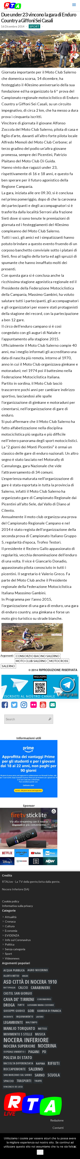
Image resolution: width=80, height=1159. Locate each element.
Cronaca (10, 921)
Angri (25, 975)
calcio (23, 987)
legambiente (13, 1022)
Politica (9, 944)
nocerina (47, 1045)
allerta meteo (11, 975)
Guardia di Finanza (49, 1011)
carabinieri (40, 987)
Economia (11, 930)
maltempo (31, 1022)
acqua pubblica (14, 970)
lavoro (39, 1016)
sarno (40, 1075)
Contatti (58, 1127)
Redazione (57, 1120)
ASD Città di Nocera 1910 (30, 981)
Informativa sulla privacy (17, 906)
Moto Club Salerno (31, 661)
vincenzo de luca (13, 1086)
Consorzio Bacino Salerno (37, 656)
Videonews (12, 958)
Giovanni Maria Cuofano (40, 1004)
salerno (8, 666)
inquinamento (24, 1016)
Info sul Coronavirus (18, 940)
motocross (58, 661)
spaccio (8, 1081)
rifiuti (53, 1063)
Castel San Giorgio (17, 993)
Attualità (10, 917)
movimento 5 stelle (17, 1034)
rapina (40, 1063)
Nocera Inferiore (26, 1039)
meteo (42, 1028)
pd (44, 1051)
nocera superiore (19, 1045)
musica (40, 1034)
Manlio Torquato (19, 1028)
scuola (54, 1075)
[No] (75, 1147)
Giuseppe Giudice (14, 1011)
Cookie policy (10, 901)
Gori (31, 1010)
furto (21, 1005)
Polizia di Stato (17, 1057)
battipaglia (9, 987)
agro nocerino (37, 970)
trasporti (24, 1081)
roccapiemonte (14, 1069)
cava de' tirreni (18, 999)
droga (9, 1005)
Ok (40, 1152)
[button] (74, 5)
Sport (34, 26)
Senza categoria (15, 949)
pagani (33, 1051)
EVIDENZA (12, 935)
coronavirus (44, 999)
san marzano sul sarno (17, 1075)
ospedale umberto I (14, 1051)
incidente (8, 1016)
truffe (38, 1081)
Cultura (10, 926)
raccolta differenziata (18, 1063)
